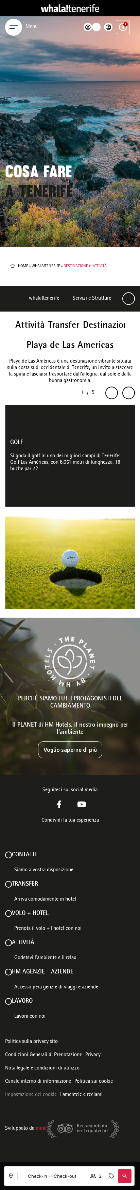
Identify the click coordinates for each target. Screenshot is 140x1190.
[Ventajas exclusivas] (123, 27)
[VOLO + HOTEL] (8, 913)
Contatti (24, 855)
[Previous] (111, 393)
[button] (125, 1176)
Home (23, 266)
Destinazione (108, 326)
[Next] (128, 298)
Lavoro (22, 1001)
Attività (30, 326)
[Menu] (13, 27)
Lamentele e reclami (81, 1095)
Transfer (64, 326)
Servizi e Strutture (92, 298)
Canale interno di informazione (38, 1081)
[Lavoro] (8, 1001)
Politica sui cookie (93, 1081)
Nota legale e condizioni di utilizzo (42, 1068)
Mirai (41, 1128)
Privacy (93, 1055)
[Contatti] (8, 855)
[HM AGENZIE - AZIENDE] (8, 972)
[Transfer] (8, 884)
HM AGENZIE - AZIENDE (42, 972)
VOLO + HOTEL (30, 913)
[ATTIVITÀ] (8, 942)
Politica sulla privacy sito (31, 1042)
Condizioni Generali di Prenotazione (43, 1055)
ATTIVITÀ (23, 943)
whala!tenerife (46, 266)
